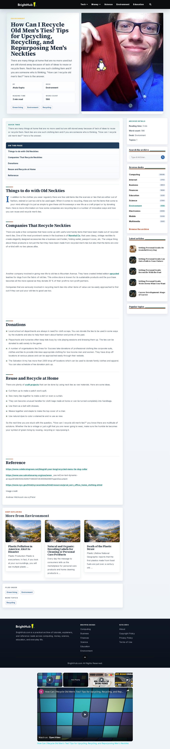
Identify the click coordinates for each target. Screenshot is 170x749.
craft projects (32, 384)
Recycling (47, 107)
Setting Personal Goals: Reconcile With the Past (150, 271)
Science (108, 4)
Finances (147, 190)
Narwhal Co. (75, 235)
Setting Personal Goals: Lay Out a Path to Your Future (152, 260)
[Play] (101, 679)
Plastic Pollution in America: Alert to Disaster (20, 549)
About (122, 629)
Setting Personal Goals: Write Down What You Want (152, 282)
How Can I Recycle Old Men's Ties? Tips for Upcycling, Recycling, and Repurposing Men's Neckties (84, 691)
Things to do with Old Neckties (23, 151)
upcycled (114, 273)
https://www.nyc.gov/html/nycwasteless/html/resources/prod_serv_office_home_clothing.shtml (54, 485)
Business (147, 185)
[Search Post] (163, 157)
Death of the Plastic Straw (99, 548)
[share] (128, 690)
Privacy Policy (126, 638)
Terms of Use (125, 642)
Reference (13, 175)
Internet (147, 180)
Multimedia (147, 221)
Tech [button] (83, 4)
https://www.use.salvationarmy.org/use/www (29, 475)
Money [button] (95, 4)
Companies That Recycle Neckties (25, 157)
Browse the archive (139, 229)
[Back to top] (85, 657)
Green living (17, 107)
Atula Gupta (18, 88)
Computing (147, 174)
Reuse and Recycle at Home (22, 169)
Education (138, 4)
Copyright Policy (127, 633)
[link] (41, 691)
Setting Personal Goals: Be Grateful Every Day (151, 248)
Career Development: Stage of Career (152, 293)
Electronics (147, 211)
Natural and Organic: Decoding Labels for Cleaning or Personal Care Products (61, 550)
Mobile (147, 216)
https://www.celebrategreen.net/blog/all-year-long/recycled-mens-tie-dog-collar (46, 469)
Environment (122, 4)
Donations (13, 163)
